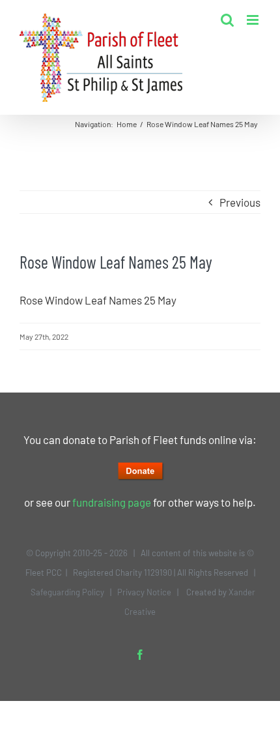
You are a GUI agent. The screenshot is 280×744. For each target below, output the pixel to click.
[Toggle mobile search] (227, 20)
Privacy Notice (144, 592)
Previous (239, 202)
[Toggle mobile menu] (253, 20)
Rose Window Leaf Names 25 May (98, 299)
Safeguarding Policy (67, 592)
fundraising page (111, 502)
